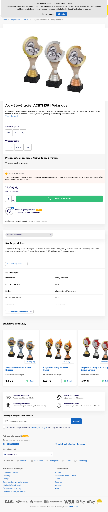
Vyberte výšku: (12, 126)
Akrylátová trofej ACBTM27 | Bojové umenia (94, 368)
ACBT (26, 20)
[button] (16, 264)
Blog (57, 488)
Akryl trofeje (15, 20)
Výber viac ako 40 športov (74, 398)
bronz (9, 147)
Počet (8, 199)
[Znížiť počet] (13, 200)
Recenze (58, 482)
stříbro (19, 147)
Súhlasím (61, 14)
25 (16, 133)
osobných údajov (39, 427)
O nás (57, 479)
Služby (5, 479)
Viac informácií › (12, 116)
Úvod (5, 20)
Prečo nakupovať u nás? (65, 475)
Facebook (38, 461)
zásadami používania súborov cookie (75, 9)
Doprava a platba (10, 472)
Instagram (54, 461)
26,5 (23, 133)
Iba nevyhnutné (48, 14)
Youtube (24, 461)
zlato (28, 147)
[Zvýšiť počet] (13, 197)
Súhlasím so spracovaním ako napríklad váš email (38, 427)
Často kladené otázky (12, 488)
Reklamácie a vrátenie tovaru (15, 482)
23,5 (8, 133)
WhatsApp (82, 461)
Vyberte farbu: (12, 141)
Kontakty (6, 475)
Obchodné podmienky (12, 485)
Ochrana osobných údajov (14, 492)
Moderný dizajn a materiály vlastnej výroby (29, 406)
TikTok (68, 461)
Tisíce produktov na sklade (23, 398)
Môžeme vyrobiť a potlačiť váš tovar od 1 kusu (82, 406)
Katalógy (58, 485)
